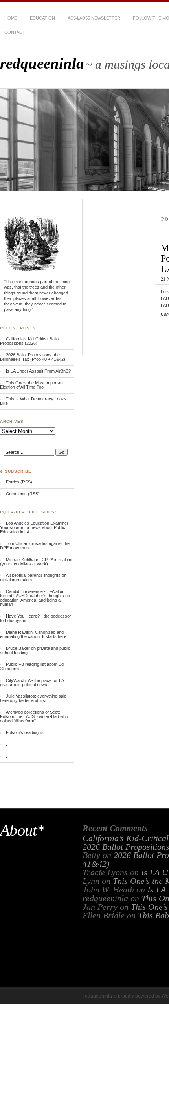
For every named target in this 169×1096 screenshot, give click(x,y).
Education (42, 18)
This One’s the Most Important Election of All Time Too (32, 384)
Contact (14, 32)
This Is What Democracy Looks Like (33, 400)
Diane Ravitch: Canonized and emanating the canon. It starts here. (34, 634)
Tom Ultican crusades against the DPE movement (35, 545)
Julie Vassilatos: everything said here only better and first (33, 698)
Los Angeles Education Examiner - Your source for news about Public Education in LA (35, 527)
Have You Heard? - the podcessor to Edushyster (35, 618)
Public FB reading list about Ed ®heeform (32, 666)
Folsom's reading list (25, 732)
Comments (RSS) (23, 493)
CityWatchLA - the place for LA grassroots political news (32, 682)
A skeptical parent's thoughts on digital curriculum (33, 577)
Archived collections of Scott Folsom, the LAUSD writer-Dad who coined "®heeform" (34, 716)
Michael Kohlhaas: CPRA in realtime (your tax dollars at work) (36, 561)
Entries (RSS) (19, 482)
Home (10, 18)
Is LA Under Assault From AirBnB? (38, 371)
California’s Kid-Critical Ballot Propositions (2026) (30, 340)
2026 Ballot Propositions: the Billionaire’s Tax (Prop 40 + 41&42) (32, 357)
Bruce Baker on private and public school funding (35, 650)
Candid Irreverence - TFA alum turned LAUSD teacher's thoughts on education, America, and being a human (35, 598)
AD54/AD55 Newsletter (94, 18)
